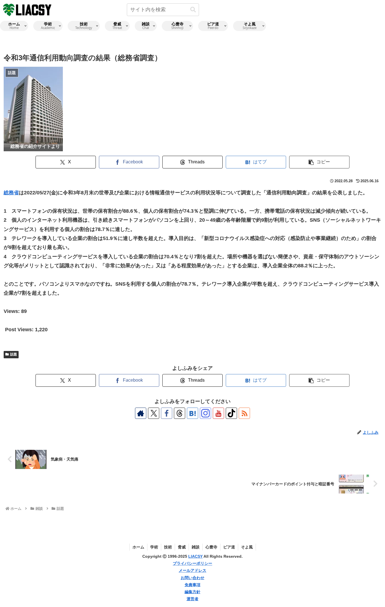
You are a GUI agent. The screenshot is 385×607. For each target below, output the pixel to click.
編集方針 (192, 592)
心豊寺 (211, 547)
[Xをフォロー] (153, 413)
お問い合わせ (192, 577)
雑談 (196, 547)
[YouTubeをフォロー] (218, 413)
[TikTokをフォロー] (231, 413)
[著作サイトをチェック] (140, 413)
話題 (13, 354)
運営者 (192, 599)
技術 (168, 547)
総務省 (11, 192)
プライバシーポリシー (192, 563)
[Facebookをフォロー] (166, 413)
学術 (154, 547)
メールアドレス (192, 570)
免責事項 (192, 584)
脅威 (182, 547)
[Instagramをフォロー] (205, 413)
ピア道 (229, 547)
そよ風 (247, 547)
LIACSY (195, 556)
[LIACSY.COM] (27, 9)
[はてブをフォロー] (192, 413)
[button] (193, 9)
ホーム (138, 547)
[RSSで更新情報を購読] (244, 413)
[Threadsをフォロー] (179, 413)
